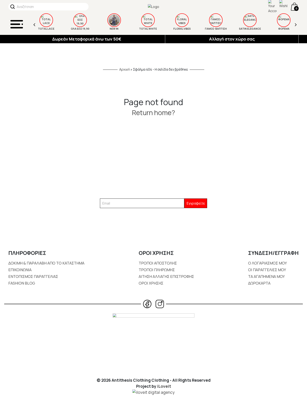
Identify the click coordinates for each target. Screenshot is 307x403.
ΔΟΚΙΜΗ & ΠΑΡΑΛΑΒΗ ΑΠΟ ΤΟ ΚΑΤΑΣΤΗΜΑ (46, 263)
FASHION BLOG (21, 283)
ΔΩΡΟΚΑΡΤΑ (259, 283)
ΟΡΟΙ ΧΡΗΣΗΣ (151, 283)
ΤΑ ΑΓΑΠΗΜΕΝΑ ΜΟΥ (266, 276)
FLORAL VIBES (182, 29)
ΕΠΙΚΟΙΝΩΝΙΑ (20, 269)
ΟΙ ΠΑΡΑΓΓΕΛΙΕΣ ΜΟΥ (267, 269)
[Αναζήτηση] (12, 6)
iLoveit (164, 386)
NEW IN (114, 29)
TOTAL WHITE (148, 29)
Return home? (153, 112)
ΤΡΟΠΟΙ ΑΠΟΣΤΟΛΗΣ (158, 263)
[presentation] (34, 24)
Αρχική (124, 69)
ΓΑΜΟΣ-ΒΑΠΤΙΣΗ (216, 29)
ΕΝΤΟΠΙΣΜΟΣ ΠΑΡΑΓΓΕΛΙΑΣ (33, 276)
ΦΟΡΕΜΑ (283, 29)
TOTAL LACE (46, 29)
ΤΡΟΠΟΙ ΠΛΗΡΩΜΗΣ (157, 269)
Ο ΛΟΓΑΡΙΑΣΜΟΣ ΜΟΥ (267, 263)
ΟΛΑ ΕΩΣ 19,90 (80, 29)
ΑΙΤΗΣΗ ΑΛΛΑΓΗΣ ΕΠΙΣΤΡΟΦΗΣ (166, 276)
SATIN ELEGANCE (250, 29)
